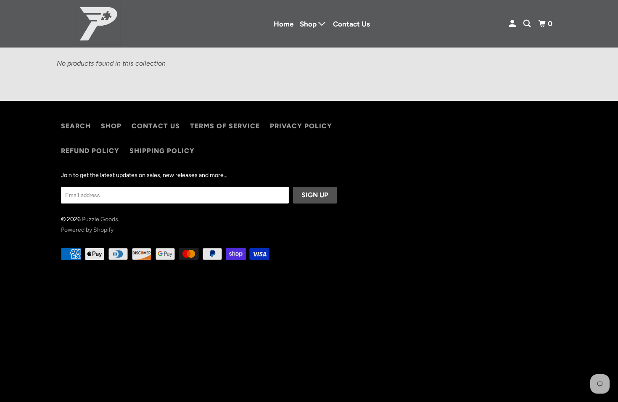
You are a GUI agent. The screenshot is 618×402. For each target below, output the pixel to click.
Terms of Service (225, 126)
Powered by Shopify (87, 229)
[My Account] (513, 24)
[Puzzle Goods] (99, 24)
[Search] (527, 24)
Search (76, 126)
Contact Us (351, 24)
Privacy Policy (301, 126)
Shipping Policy (162, 151)
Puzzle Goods (100, 219)
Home (283, 24)
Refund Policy (90, 151)
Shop (111, 126)
